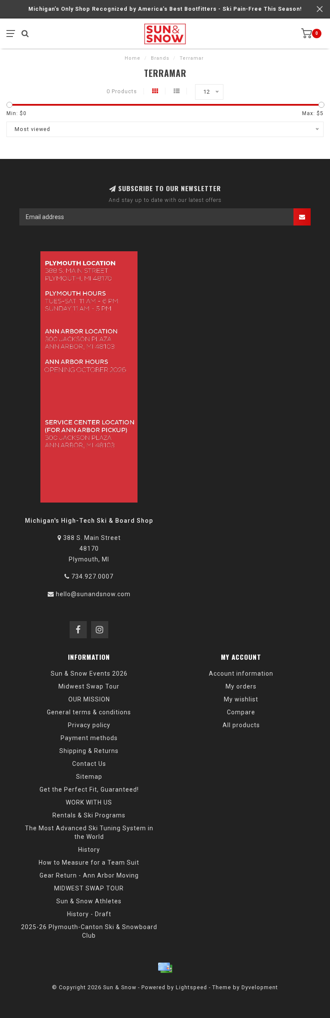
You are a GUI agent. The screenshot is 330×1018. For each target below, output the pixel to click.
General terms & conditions (89, 712)
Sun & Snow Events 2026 (89, 673)
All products (241, 725)
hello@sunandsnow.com (93, 594)
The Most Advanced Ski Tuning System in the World (89, 832)
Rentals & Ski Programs (88, 815)
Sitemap (89, 776)
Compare (241, 712)
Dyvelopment (259, 987)
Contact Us (89, 763)
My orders (241, 686)
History (89, 849)
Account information (241, 673)
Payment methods (89, 738)
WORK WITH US (89, 802)
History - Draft (89, 914)
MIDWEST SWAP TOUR (89, 888)
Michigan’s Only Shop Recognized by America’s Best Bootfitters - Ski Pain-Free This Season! (165, 9)
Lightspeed (191, 987)
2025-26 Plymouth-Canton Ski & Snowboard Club (89, 931)
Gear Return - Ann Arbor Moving (89, 875)
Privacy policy (89, 725)
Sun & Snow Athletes (89, 901)
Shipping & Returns (89, 750)
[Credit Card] (165, 967)
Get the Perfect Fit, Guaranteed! (89, 789)
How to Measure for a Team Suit (89, 862)
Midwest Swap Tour (88, 686)
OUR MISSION (89, 699)
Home (133, 58)
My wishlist (241, 699)
